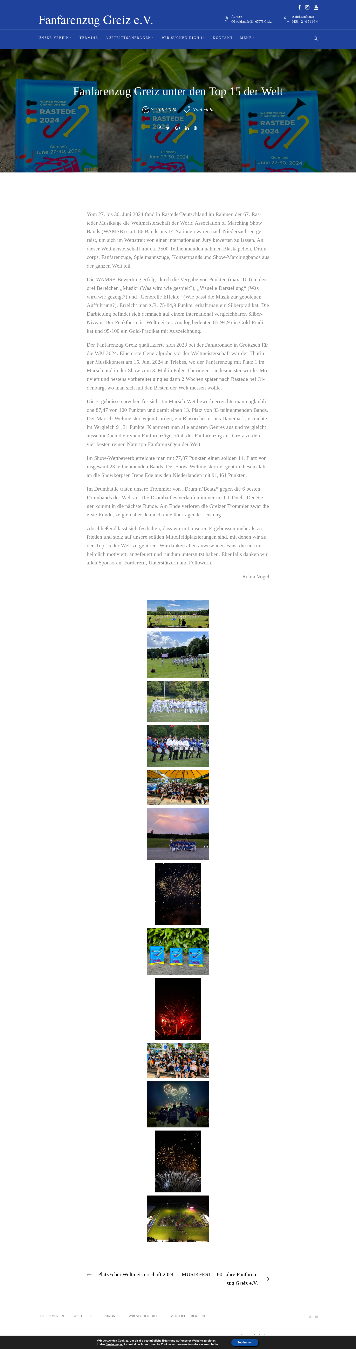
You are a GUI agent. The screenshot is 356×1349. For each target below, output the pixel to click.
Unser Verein (54, 37)
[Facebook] (299, 7)
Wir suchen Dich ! (182, 37)
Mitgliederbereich (187, 1316)
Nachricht (203, 110)
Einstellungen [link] (114, 1344)
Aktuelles (84, 1316)
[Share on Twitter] (168, 128)
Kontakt (223, 37)
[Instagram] (307, 7)
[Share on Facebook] (160, 128)
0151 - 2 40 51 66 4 (305, 21)
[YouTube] (316, 7)
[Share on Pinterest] (195, 128)
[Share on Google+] (177, 128)
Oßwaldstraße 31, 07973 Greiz (251, 21)
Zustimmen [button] (245, 1342)
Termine (89, 37)
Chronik (111, 1316)
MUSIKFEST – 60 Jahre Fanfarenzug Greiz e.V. (220, 1278)
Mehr (246, 37)
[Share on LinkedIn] (187, 128)
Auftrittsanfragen (128, 37)
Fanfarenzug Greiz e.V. (96, 19)
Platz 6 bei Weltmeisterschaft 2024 (135, 1274)
